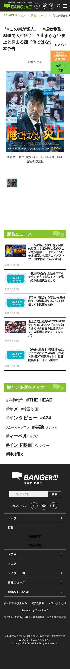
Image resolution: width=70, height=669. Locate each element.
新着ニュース (16, 582)
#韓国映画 (29, 409)
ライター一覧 (16, 573)
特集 (11, 527)
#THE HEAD (39, 399)
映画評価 (35, 545)
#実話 (38, 427)
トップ (12, 518)
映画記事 (35, 536)
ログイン (60, 44)
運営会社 (36, 603)
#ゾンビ (51, 427)
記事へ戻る (35, 61)
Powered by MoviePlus (34, 610)
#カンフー (42, 445)
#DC (34, 436)
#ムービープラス (18, 427)
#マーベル (17, 435)
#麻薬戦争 (15, 400)
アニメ (12, 563)
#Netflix (14, 454)
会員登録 (60, 56)
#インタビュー (22, 417)
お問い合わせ (56, 603)
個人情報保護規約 (14, 603)
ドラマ (12, 554)
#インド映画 (19, 445)
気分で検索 (60, 68)
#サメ (12, 408)
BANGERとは (18, 592)
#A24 (45, 417)
